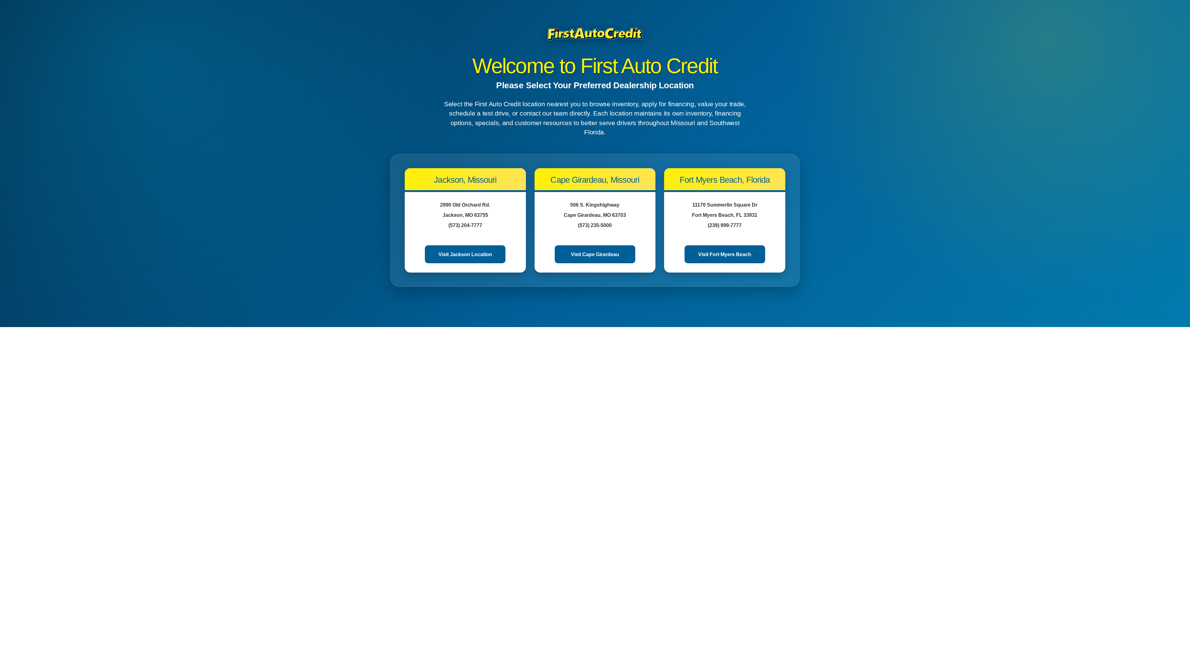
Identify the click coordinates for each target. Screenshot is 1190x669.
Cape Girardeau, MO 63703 (595, 215)
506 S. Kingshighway (594, 205)
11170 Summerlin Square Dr (724, 205)
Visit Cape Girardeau (595, 254)
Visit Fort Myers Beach (724, 254)
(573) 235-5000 (595, 225)
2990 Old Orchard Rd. (465, 205)
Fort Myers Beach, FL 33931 (724, 215)
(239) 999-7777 (725, 225)
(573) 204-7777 (465, 225)
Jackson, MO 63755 (465, 215)
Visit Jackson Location (465, 254)
